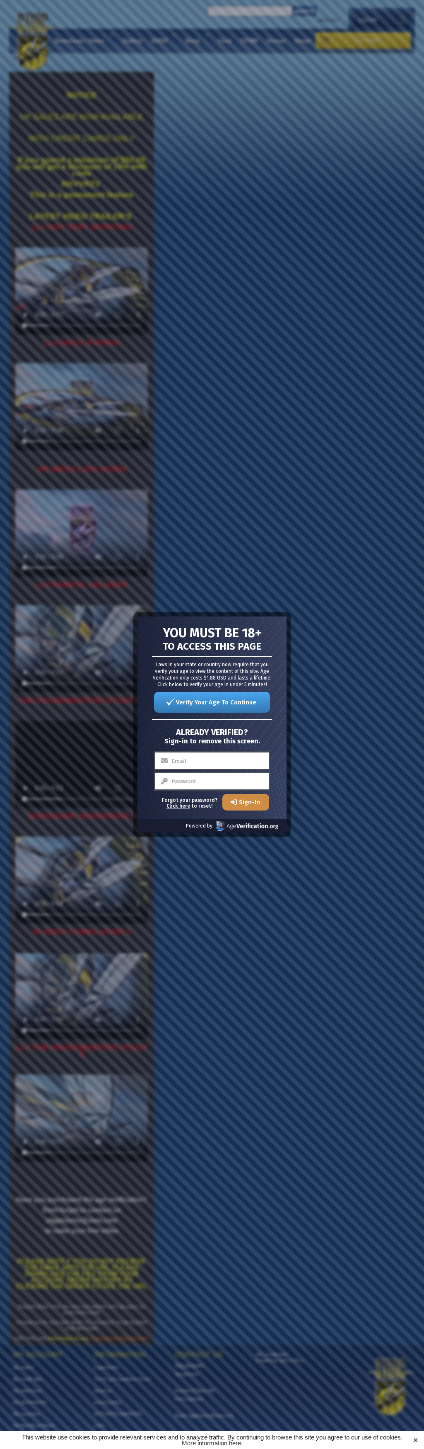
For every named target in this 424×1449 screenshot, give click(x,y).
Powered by (199, 826)
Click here (178, 806)
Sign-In (249, 802)
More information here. (212, 1443)
